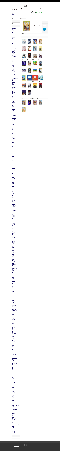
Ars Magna (13, 182)
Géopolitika (13, 368)
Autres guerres (13, 51)
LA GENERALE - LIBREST (14, 268)
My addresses (25, 445)
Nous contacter (13, 15)
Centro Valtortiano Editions (14, 305)
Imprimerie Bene (13, 125)
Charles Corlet (13, 394)
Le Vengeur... (28, 66)
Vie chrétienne (13, 84)
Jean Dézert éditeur (13, 375)
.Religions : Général (13, 60)
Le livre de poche (13, 242)
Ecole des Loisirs (13, 341)
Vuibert (12, 284)
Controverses (13, 85)
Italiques (12, 126)
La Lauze (12, 408)
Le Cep (12, 422)
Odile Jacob (13, 250)
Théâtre (12, 93)
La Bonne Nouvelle (13, 301)
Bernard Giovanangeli (14, 264)
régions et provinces (13, 82)
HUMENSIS (13, 270)
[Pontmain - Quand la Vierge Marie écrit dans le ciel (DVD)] (24, 63)
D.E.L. (12, 111)
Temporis (12, 231)
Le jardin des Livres (13, 281)
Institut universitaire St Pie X (14, 354)
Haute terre (13, 163)
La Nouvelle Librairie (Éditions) (14, 363)
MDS (12, 188)
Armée (12, 49)
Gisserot (12, 197)
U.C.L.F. (12, 153)
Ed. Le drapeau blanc (14, 309)
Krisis (12, 162)
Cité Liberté (13, 395)
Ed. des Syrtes (13, 328)
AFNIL (12, 396)
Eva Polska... (33, 44)
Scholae (12, 349)
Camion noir (13, 107)
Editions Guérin (13, 179)
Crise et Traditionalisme (14, 87)
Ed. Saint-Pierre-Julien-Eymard (14, 180)
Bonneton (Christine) (13, 237)
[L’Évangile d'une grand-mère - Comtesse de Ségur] (24, 48)
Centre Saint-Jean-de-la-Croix (14, 306)
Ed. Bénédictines (13, 308)
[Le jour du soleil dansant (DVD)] (40, 41)
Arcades (12, 356)
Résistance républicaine (14, 343)
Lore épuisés (13, 157)
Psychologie (13, 79)
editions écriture (13, 168)
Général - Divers (13, 83)
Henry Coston (13, 124)
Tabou (12, 420)
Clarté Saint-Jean (13, 109)
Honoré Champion (13, 161)
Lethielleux (13, 256)
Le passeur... (22, 44)
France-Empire (13, 304)
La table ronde (13, 220)
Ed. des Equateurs (13, 332)
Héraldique (13, 43)
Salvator (12, 296)
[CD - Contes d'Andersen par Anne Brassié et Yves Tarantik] (40, 78)
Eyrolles (12, 239)
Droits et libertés (13, 198)
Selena (12, 187)
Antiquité (12, 57)
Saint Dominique (13, 319)
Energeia (12, 160)
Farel (12, 201)
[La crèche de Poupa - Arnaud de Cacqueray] (24, 70)
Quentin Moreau (13, 302)
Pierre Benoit (13, 70)
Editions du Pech (13, 206)
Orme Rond (13, 139)
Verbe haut (13, 323)
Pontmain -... (22, 66)
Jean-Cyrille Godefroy (14, 290)
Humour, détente (13, 413)
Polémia (12, 143)
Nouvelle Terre (13, 278)
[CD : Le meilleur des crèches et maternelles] (35, 70)
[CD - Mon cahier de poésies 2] (35, 78)
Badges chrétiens (13, 30)
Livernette (13, 367)
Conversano (13, 359)
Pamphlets (13, 76)
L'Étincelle (13, 429)
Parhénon (12, 377)
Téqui (12, 202)
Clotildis (12, 317)
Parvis (12, 385)
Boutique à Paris (13, 14)
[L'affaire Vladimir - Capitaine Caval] (29, 92)
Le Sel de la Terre (13, 415)
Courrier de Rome (13, 110)
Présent (12, 144)
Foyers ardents (13, 393)
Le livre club (13, 171)
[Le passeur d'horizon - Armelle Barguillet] (24, 41)
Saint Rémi (13, 148)
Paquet (12, 257)
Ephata (12, 266)
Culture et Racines (13, 196)
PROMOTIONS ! (13, 77)
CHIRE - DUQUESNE (14, 350)
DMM (12, 295)
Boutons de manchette (14, 28)
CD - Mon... (28, 81)
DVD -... (22, 81)
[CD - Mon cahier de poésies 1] (29, 78)
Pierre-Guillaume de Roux (14, 289)
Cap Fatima (13, 388)
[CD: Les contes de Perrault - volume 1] (35, 63)
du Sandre (13, 329)
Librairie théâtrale (13, 392)
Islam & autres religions (14, 58)
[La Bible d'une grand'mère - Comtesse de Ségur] (40, 48)
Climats (12, 337)
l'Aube (12, 331)
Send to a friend (35, 28)
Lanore (12, 282)
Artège (12, 245)
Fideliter (12, 121)
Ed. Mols (12, 234)
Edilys (12, 347)
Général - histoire (13, 52)
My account (25, 442)
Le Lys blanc (13, 316)
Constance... (39, 88)
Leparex (12, 133)
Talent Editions (13, 260)
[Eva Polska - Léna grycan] (35, 41)
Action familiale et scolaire (14, 101)
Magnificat (13, 193)
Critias (12, 369)
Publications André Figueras (14, 145)
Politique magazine (13, 432)
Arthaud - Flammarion (14, 333)
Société (12, 94)
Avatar (12, 105)
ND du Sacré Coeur (13, 138)
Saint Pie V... (28, 59)
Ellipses (12, 120)
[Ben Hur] (24, 103)
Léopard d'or (13, 174)
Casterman (13, 334)
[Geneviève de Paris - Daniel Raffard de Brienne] (35, 85)
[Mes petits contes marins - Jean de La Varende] (40, 63)
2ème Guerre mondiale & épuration (15, 48)
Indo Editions (13, 372)
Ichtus (12, 386)
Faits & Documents (13, 414)
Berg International (13, 218)
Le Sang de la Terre (13, 132)
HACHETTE (13, 240)
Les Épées (13, 426)
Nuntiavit (12, 212)
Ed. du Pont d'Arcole (13, 116)
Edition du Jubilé (13, 204)
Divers (12, 41)
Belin (12, 288)
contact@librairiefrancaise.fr (16, 446)
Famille (12, 47)
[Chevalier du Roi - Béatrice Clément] (29, 41)
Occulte (12, 73)
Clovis (12, 292)
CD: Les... (33, 66)
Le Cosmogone (13, 374)
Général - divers (17, 18)
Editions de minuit (13, 223)
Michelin (12, 192)
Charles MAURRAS (13, 66)
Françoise (13, 428)
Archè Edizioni (13, 98)
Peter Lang (13, 142)
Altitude (12, 315)
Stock (12, 251)
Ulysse (12, 154)
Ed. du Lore (13, 156)
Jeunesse (14, 18)
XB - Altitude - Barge (13, 314)
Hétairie (12, 324)
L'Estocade (13, 313)
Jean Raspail (13, 68)
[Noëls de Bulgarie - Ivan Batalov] (29, 70)
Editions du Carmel (13, 215)
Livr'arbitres (13, 400)
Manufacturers (14, 435)
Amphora (12, 384)
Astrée (12, 364)
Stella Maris (13, 152)
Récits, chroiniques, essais (14, 409)
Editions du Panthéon (14, 255)
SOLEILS (12, 325)
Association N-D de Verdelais (14, 358)
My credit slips (25, 444)
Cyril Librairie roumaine (14, 401)
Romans (12, 89)
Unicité (12, 326)
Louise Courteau (13, 275)
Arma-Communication (14, 103)
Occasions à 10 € (13, 71)
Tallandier (12, 222)
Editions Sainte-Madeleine (14, 205)
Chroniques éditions (13, 189)
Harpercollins (13, 263)
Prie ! (38, 59)
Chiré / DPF (13, 352)
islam (12, 59)
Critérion (12, 191)
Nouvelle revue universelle (14, 418)
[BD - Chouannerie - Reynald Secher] (29, 85)
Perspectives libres (13, 419)
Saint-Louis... (22, 59)
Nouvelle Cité (13, 259)
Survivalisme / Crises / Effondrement (15, 78)
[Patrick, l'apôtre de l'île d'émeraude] (24, 109)
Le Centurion (13, 300)
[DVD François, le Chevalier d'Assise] (40, 70)
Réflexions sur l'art (13, 44)
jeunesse (12, 39)
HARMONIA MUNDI (13, 327)
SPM (12, 129)
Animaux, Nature (13, 97)
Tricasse (12, 379)
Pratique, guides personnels (14, 80)
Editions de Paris (13, 216)
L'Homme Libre (13, 130)
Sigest (12, 269)
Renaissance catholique (14, 299)
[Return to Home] (12, 18)
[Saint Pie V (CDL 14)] (29, 56)
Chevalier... (28, 44)
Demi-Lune (13, 277)
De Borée (12, 225)
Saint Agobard (13, 183)
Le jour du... (39, 44)
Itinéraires (13, 166)
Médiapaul (13, 221)
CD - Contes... (39, 81)
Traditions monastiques (14, 200)
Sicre (12, 150)
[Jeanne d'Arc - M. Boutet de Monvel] (35, 56)
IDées (12, 159)
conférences (13, 34)
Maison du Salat (13, 136)
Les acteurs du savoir (14, 207)
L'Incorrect (13, 427)
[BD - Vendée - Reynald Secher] (24, 85)
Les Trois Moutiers (13, 134)
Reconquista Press (13, 345)
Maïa (12, 402)
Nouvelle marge (13, 360)
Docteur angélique (13, 298)
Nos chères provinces (14, 115)
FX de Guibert (13, 247)
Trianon (12, 373)
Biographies (13, 55)
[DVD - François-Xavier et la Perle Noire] (24, 78)
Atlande (12, 287)
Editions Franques (13, 119)
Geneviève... (33, 88)
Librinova (12, 265)
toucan (12, 246)
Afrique (12, 96)
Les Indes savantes (13, 232)
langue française (13, 92)
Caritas (12, 320)
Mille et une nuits (13, 261)
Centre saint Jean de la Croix (14, 310)
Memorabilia (13, 322)
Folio (12, 236)
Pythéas (12, 146)
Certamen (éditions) (13, 311)
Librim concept (13, 173)
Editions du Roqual (13, 406)
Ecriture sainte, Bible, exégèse (14, 88)
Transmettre (13, 213)
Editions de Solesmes (14, 210)
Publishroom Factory (13, 382)
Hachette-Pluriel (13, 248)
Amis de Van (13, 177)
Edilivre (12, 404)
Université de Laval (13, 318)
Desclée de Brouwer (13, 243)
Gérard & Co (13, 123)
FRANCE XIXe (13, 53)
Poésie (12, 91)
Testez (12, 274)
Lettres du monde (13, 135)
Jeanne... (33, 59)
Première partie (13, 307)
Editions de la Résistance (14, 118)
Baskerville (13, 106)
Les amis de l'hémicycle (14, 431)
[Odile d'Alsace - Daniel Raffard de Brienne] (24, 92)
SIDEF (12, 169)
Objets (12, 38)
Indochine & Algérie (13, 50)
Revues (12, 147)
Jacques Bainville (13, 67)
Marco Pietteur (13, 273)
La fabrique (13, 186)
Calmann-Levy (13, 252)
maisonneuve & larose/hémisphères (15, 291)
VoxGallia (12, 361)
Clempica (12, 164)
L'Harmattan (13, 128)
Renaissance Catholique (14, 423)
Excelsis (12, 214)
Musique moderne (13, 37)
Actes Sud (13, 336)
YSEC (12, 155)
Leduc (12, 286)
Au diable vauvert (13, 230)
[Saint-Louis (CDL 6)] (24, 56)
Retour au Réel (13, 370)
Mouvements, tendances (14, 56)
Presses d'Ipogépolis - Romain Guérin (15, 405)
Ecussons (13, 29)
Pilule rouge (13, 365)
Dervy (12, 390)
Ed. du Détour (13, 233)
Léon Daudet (13, 69)
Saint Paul (13, 209)
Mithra (12, 137)
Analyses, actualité (13, 74)
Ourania (12, 293)
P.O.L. (12, 141)
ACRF (12, 346)
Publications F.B (13, 175)
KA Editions (13, 279)
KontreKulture (13, 127)
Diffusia (12, 297)
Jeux (12, 32)
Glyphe (12, 195)
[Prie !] (40, 56)
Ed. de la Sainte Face (14, 397)
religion (12, 64)
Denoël (12, 219)
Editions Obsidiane (13, 178)
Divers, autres (13, 75)
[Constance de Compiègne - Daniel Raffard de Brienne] (40, 85)
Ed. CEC (12, 399)
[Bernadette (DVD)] (35, 48)
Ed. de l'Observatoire (14, 338)
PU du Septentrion (13, 229)
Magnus (12, 228)
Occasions (13, 65)
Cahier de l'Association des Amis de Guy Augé (16, 424)
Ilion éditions (13, 254)
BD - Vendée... (22, 88)
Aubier (12, 340)
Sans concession (13, 378)
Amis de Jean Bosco (14, 102)
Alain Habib (13, 376)
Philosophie (13, 411)
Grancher (12, 272)
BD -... (27, 88)
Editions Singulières (13, 170)
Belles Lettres (13, 184)
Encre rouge (13, 391)
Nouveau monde (13, 241)
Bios (12, 355)
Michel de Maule (13, 224)
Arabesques (13, 383)
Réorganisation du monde (14, 403)
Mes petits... (39, 66)
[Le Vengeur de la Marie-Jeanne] (29, 63)
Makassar (13, 381)
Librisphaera (13, 387)
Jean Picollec (13, 283)
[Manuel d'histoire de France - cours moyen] (29, 48)
